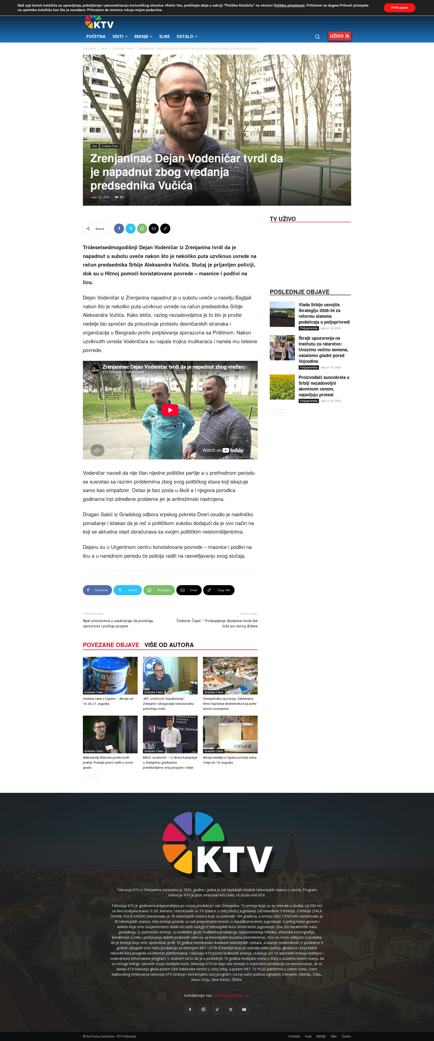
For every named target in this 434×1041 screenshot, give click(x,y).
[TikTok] (217, 1010)
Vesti (104, 48)
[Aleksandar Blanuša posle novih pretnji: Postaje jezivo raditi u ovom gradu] (110, 734)
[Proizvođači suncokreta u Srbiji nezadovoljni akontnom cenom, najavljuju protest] (282, 387)
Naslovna (89, 48)
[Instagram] (203, 1010)
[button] (317, 36)
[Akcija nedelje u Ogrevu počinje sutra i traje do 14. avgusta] (230, 734)
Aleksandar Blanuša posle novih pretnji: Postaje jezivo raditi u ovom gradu (108, 762)
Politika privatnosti (289, 5)
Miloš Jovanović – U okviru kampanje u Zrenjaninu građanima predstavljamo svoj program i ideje (170, 762)
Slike (334, 1036)
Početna (294, 1036)
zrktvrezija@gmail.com (231, 995)
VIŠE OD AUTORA (169, 644)
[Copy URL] (165, 229)
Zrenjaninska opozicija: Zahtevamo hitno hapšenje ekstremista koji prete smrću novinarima (229, 704)
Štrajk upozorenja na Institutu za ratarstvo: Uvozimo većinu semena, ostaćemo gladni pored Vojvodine (323, 349)
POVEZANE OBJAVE (111, 644)
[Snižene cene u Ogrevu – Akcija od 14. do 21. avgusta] (110, 676)
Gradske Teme (123, 48)
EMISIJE (321, 1036)
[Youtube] (244, 1010)
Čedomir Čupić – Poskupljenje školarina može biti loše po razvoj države (217, 623)
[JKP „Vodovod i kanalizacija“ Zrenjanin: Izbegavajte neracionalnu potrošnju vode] (170, 676)
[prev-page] (86, 777)
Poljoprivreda (308, 328)
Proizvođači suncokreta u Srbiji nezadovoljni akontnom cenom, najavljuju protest (324, 386)
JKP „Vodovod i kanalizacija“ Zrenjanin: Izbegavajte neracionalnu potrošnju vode (168, 704)
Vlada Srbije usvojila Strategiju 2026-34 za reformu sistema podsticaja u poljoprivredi (324, 313)
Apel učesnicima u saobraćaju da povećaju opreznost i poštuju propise (118, 623)
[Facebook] (119, 229)
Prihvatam (399, 7)
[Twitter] (131, 229)
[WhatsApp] (142, 229)
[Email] (154, 229)
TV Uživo (283, 218)
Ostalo (346, 1036)
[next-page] (94, 777)
